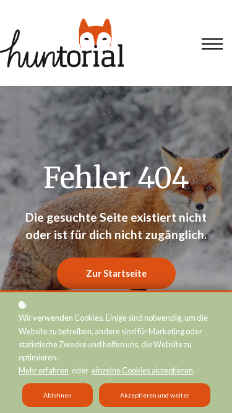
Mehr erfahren (44, 370)
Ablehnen (57, 395)
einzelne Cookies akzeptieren (142, 370)
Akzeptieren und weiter (154, 395)
